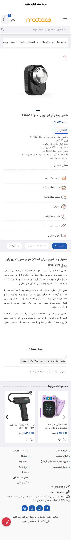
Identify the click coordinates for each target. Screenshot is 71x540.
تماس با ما (24, 472)
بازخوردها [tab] (14, 246)
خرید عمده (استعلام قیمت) (54, 461)
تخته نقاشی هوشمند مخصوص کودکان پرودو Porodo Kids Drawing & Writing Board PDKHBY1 (54, 426)
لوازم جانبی (45, 42)
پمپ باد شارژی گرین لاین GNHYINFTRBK (22, 426)
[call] (25, 508)
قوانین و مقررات (22, 482)
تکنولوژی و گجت (27, 42)
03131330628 (58, 487)
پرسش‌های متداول (21, 477)
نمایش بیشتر (36, 349)
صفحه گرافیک (20, 451)
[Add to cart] (64, 440)
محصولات (22, 461)
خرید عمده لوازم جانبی (35, 4)
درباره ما (23, 467)
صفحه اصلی (60, 42)
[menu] (65, 20)
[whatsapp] (32, 508)
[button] (64, 417)
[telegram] (47, 508)
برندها (24, 456)
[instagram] (40, 508)
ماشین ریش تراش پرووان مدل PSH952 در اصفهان (43, 361)
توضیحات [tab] (59, 246)
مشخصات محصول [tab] (37, 246)
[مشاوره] (6, 522)
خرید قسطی (61, 451)
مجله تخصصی (60, 467)
